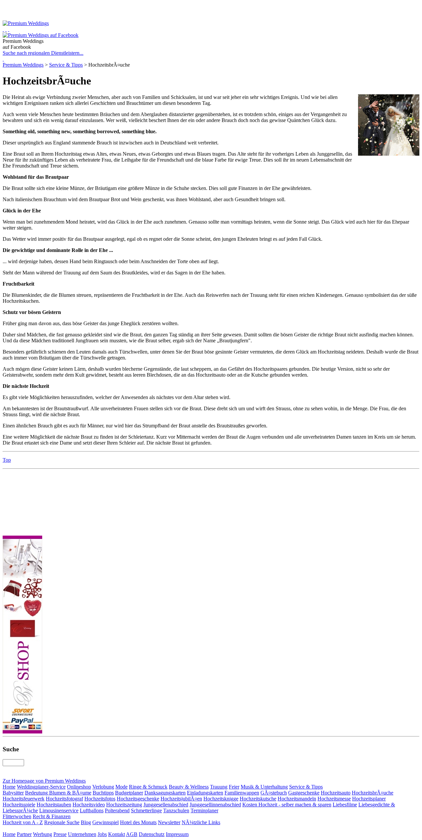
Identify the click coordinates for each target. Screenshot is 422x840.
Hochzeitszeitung (124, 804)
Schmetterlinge (146, 810)
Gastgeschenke (303, 792)
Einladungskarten (205, 792)
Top (7, 460)
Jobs (102, 834)
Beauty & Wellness (189, 787)
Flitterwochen (17, 816)
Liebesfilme (345, 804)
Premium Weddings (23, 65)
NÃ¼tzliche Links (201, 822)
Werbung (42, 834)
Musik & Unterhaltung (264, 787)
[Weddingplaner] (8, 29)
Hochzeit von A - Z (23, 822)
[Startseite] (3, 29)
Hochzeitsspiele (19, 804)
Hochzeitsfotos (99, 798)
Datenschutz (152, 834)
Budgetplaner (129, 792)
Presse (60, 834)
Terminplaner (204, 810)
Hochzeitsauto (335, 792)
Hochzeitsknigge (220, 798)
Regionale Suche (61, 822)
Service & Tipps (66, 65)
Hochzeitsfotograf (64, 798)
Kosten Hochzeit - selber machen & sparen (286, 804)
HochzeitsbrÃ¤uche (372, 792)
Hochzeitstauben (54, 804)
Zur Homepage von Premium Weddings (44, 781)
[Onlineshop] (6, 29)
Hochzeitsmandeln (297, 798)
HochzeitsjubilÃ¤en (181, 798)
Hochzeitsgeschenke (138, 798)
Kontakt (116, 834)
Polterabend (117, 810)
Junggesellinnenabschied (215, 804)
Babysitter (13, 792)
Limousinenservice (58, 810)
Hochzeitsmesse (334, 798)
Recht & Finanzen (52, 816)
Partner (24, 834)
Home (9, 787)
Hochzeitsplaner (369, 798)
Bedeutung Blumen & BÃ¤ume (58, 792)
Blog (86, 822)
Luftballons (92, 810)
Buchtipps (103, 792)
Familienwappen (242, 792)
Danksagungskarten (165, 792)
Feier (234, 787)
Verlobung (103, 787)
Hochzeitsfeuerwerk (24, 798)
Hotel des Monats (138, 822)
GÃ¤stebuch (273, 792)
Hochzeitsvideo (89, 804)
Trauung (218, 787)
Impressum (177, 834)
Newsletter (169, 822)
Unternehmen (82, 834)
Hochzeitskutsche (258, 798)
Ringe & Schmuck (148, 787)
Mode (121, 787)
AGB (131, 834)
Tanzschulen (176, 810)
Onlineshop (79, 787)
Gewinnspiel (105, 822)
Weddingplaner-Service (41, 787)
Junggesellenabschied (165, 804)
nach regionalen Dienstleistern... (43, 53)
